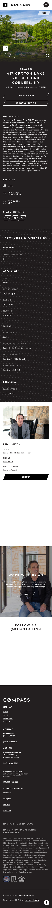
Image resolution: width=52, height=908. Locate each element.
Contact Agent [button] (26, 95)
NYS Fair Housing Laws (18, 824)
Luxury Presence (25, 895)
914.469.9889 (12, 763)
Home (5, 711)
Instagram (7, 798)
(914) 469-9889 (9, 736)
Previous (7, 55)
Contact (26, 477)
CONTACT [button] (26, 594)
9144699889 (8, 461)
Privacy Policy (32, 900)
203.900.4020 (12, 782)
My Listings (8, 718)
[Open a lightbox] (5, 48)
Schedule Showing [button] (26, 103)
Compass (7, 810)
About (5, 715)
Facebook (7, 793)
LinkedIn (6, 804)
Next (13, 55)
